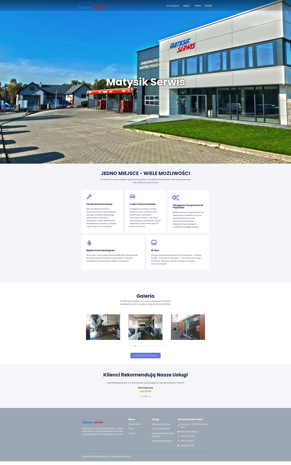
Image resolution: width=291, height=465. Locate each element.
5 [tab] (150, 407)
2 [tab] (143, 407)
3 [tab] (145, 407)
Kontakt (208, 5)
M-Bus (198, 5)
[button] (131, 345)
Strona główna (172, 5)
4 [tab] (147, 407)
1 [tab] (141, 407)
